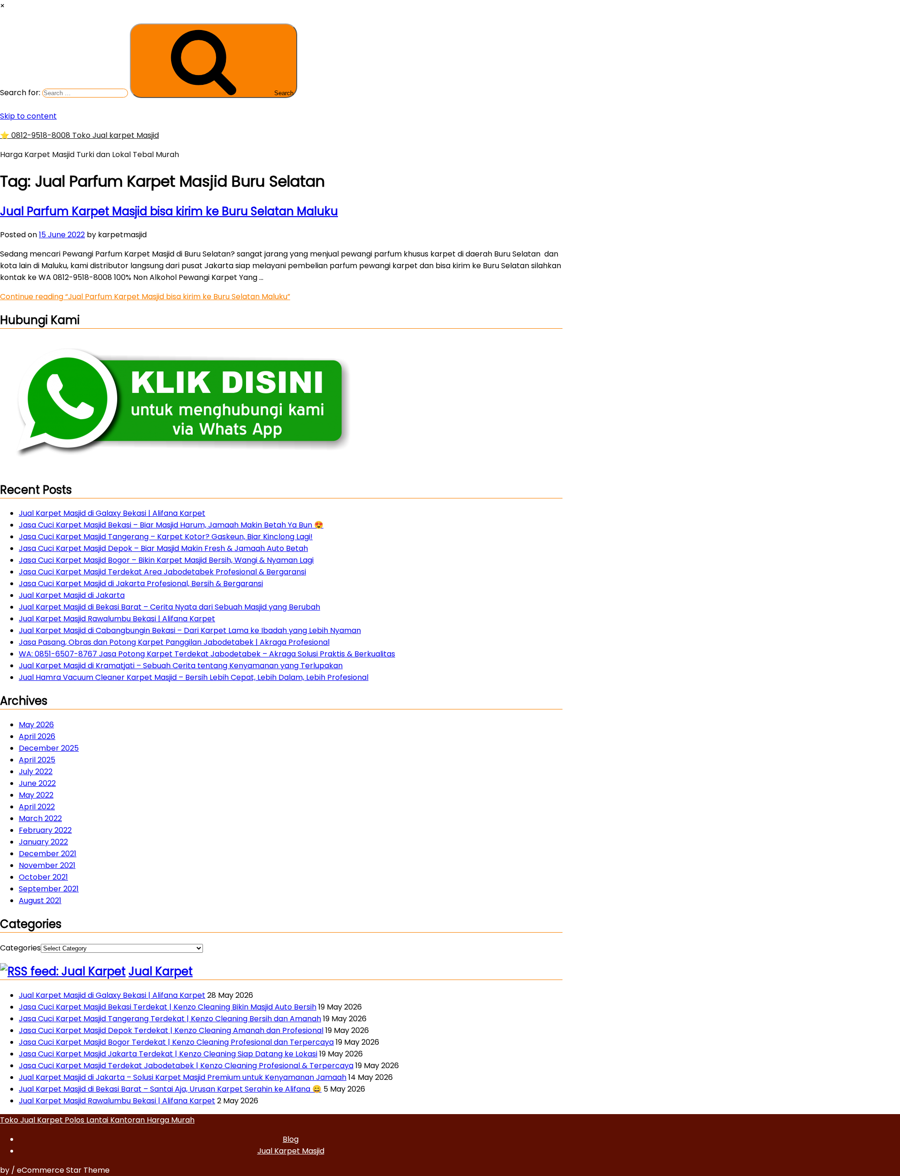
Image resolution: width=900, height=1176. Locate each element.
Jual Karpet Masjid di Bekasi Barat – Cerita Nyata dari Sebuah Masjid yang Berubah (169, 607)
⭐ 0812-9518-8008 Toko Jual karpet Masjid (79, 135)
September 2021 (49, 888)
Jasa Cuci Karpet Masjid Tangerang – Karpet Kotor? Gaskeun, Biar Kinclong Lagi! (166, 536)
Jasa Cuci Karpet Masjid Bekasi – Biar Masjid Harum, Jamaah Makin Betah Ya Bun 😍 (171, 525)
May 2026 (36, 724)
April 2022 (37, 806)
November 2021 (47, 865)
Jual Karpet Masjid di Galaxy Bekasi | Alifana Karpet (112, 513)
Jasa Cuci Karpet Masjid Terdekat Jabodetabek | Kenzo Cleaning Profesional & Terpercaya (186, 1065)
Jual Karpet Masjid (290, 1151)
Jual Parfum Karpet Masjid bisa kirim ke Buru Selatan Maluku (169, 211)
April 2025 (37, 759)
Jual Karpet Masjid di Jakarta (72, 595)
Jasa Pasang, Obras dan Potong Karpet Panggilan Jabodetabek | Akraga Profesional (174, 642)
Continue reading (145, 296)
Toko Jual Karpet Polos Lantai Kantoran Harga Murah (97, 1120)
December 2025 (49, 748)
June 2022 (37, 783)
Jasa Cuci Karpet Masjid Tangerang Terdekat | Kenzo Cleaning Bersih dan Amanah (170, 1018)
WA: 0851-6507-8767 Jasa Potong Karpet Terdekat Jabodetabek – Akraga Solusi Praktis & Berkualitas (207, 653)
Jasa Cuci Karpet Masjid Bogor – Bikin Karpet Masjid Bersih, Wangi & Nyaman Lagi (166, 560)
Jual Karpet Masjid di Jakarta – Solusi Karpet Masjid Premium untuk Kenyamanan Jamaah (182, 1077)
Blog (291, 1139)
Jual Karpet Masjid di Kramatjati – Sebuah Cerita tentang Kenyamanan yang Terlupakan (181, 665)
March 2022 (40, 818)
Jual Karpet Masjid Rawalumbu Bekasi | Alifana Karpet (117, 618)
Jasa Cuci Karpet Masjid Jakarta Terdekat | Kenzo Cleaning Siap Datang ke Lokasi (168, 1053)
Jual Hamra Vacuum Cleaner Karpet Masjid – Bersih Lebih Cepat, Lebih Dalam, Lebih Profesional (193, 677)
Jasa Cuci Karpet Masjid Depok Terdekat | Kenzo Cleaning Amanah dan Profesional (171, 1030)
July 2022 (35, 771)
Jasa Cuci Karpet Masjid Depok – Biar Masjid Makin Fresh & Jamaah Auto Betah (163, 548)
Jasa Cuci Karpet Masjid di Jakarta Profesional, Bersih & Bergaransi (141, 583)
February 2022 (45, 830)
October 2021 (43, 877)
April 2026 (37, 736)
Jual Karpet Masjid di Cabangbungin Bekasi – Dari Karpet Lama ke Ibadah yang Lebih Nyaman (190, 630)
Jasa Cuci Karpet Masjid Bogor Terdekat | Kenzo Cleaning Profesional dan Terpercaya (176, 1042)
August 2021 (40, 900)
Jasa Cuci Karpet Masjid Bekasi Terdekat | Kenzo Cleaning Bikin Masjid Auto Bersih (167, 1007)
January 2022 (43, 842)
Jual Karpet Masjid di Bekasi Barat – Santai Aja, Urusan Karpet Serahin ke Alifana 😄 (170, 1089)
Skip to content (28, 116)
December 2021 (47, 853)
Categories (20, 947)
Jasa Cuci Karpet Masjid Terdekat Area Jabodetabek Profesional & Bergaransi (162, 571)
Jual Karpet (160, 971)
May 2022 (36, 795)
